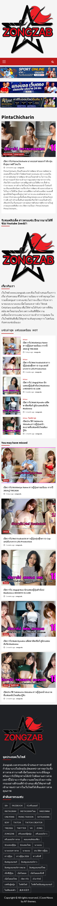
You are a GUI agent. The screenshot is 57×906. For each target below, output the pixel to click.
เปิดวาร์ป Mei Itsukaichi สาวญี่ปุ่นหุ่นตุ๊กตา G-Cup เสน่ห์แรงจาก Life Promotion (36, 365)
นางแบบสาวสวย (12, 850)
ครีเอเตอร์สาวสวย (12, 839)
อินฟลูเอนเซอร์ (11, 862)
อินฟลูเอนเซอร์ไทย (37, 867)
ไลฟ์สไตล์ (23, 884)
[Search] (52, 62)
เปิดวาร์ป (25, 879)
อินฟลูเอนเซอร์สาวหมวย (15, 867)
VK (31, 828)
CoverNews (46, 897)
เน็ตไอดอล (21, 873)
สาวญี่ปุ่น (8, 856)
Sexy (7, 822)
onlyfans (9, 817)
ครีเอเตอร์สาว (41, 834)
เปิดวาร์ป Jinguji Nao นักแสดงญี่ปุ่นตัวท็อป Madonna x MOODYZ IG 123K (36, 385)
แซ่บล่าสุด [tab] (7, 330)
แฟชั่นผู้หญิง (10, 884)
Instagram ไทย (28, 811)
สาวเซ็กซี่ (37, 856)
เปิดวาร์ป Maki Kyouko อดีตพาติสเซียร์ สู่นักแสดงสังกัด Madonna (36, 405)
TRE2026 (9, 828)
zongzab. (20, 168)
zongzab (9, 834)
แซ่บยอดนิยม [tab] (23, 330)
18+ (6, 805)
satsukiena (43, 817)
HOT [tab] (35, 330)
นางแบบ (38, 845)
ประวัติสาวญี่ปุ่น (41, 850)
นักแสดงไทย (25, 845)
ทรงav (25, 339)
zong (39, 828)
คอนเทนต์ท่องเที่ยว (32, 839)
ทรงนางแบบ (18, 154)
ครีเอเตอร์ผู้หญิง (25, 834)
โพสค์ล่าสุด (32, 418)
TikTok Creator (33, 822)
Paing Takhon (25, 817)
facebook (17, 805)
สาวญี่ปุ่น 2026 (22, 856)
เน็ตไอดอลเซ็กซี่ (37, 873)
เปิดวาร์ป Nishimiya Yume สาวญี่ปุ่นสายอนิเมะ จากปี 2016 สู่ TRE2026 (35, 345)
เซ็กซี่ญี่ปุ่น (9, 873)
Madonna (45, 811)
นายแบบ (26, 850)
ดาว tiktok (8, 154)
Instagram (10, 811)
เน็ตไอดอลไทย (11, 879)
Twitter (21, 828)
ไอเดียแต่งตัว (10, 890)
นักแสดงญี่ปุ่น (10, 845)
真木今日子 (24, 890)
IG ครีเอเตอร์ (32, 805)
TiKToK (17, 822)
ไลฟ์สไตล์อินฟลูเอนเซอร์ (41, 884)
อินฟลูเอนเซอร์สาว (29, 862)
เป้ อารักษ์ (37, 879)
